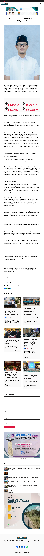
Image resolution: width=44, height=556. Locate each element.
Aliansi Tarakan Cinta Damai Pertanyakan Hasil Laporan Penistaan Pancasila (14, 104)
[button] (40, 3)
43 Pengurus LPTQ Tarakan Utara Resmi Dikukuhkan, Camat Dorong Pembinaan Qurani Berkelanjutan (30, 311)
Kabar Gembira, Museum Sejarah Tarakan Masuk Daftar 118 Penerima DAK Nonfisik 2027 (31, 376)
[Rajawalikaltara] (4, 3)
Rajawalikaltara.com (27, 23)
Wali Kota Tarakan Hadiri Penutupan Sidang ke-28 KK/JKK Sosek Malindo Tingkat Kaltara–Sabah (12, 375)
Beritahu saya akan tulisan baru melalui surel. (13, 423)
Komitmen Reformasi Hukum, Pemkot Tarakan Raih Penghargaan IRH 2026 (14, 109)
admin (15, 23)
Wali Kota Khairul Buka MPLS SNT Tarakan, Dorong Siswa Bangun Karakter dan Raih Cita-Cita (12, 312)
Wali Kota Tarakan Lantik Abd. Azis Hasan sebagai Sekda (12, 342)
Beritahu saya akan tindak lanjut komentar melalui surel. (15, 420)
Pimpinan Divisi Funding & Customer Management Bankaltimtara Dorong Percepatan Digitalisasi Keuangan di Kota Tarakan (31, 343)
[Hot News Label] (5, 1)
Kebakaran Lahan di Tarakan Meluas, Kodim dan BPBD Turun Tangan (32, 104)
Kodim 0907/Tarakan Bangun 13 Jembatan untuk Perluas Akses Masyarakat (28, 1)
